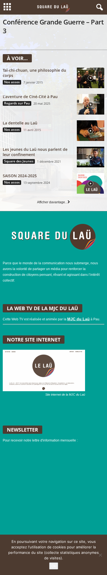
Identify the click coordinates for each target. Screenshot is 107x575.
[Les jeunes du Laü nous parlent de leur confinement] (90, 157)
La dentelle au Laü (20, 123)
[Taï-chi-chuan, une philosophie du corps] (90, 78)
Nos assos (12, 82)
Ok (53, 566)
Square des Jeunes (18, 161)
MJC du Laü (78, 319)
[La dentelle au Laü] (90, 130)
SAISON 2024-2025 (20, 175)
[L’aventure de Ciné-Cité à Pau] (90, 104)
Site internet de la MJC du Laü (65, 394)
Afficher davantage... (52, 202)
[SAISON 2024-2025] (90, 183)
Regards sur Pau (17, 103)
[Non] (100, 555)
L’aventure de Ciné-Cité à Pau (30, 96)
